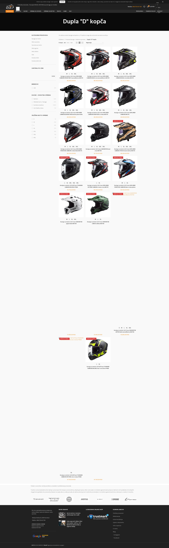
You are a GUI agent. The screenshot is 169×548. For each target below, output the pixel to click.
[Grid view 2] (77, 43)
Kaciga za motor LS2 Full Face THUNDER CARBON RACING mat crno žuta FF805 (98, 368)
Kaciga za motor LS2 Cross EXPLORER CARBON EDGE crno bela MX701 (124, 77)
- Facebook (116, 538)
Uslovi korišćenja (118, 519)
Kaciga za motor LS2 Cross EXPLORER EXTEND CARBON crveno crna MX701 (98, 186)
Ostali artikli (35, 58)
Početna (61, 39)
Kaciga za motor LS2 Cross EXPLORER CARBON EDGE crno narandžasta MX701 (98, 77)
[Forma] (130, 499)
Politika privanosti (118, 513)
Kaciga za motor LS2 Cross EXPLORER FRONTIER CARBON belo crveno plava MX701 (124, 187)
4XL (35, 137)
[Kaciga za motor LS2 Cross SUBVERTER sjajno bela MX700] (71, 204)
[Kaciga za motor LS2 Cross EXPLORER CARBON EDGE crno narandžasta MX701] (98, 59)
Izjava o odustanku (118, 522)
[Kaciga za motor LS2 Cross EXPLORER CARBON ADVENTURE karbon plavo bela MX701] (71, 95)
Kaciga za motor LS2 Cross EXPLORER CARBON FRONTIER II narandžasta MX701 (71, 77)
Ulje (33, 54)
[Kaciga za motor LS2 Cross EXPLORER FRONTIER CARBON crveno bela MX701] (71, 132)
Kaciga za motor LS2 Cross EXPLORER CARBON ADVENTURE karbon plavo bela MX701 (71, 114)
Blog (114, 532)
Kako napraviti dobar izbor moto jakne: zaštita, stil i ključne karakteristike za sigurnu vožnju (74, 524)
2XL (35, 131)
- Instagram (116, 535)
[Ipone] (115, 499)
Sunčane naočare (39, 105)
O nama (115, 528)
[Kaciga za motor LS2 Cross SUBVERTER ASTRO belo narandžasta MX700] (124, 259)
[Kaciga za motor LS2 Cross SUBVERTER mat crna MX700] (98, 132)
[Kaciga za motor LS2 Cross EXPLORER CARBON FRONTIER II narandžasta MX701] (71, 59)
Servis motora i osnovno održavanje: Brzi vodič (73, 514)
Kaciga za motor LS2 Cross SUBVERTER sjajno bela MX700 (71, 223)
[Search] (18, 9)
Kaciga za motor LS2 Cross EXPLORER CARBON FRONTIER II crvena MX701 (98, 114)
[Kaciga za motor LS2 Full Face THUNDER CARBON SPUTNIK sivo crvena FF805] (71, 404)
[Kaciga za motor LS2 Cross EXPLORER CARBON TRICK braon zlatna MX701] (124, 132)
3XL (35, 134)
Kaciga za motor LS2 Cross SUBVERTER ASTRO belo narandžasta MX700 (125, 331)
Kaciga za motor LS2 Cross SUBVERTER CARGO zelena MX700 (98, 223)
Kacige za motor (36, 39)
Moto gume (35, 48)
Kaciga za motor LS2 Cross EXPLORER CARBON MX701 (124, 114)
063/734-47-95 (41, 520)
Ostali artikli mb (36, 61)
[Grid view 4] (82, 43)
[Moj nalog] (162, 2)
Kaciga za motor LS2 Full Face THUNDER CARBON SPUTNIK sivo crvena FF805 (71, 476)
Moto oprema (35, 42)
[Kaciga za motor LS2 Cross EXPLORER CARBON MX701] (124, 95)
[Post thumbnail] (62, 515)
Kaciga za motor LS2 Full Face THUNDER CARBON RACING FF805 (71, 186)
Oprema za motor (37, 45)
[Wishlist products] (144, 6)
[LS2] (100, 499)
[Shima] (38, 499)
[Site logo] (10, 6)
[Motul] (84, 499)
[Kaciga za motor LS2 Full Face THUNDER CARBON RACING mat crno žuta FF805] (98, 349)
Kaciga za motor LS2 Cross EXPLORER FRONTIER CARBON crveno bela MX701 (71, 150)
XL (34, 128)
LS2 (35, 88)
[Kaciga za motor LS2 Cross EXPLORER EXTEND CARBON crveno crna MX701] (98, 168)
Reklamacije (116, 516)
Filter (53, 76)
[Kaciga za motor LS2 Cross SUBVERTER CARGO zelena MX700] (98, 204)
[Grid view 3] (79, 43)
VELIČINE (62, 1)
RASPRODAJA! (9, 11)
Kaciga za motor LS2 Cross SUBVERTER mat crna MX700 (98, 150)
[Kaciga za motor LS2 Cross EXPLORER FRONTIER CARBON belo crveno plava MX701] (124, 168)
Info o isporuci (117, 525)
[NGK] (69, 499)
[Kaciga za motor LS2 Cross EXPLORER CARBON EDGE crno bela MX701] (124, 59)
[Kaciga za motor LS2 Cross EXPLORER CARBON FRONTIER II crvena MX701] (98, 95)
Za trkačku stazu (38, 108)
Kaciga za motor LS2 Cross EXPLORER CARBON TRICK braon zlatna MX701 (124, 150)
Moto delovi (35, 51)
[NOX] (53, 499)
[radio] (67, 74)
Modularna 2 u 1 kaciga (40, 102)
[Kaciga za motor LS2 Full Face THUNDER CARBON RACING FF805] (71, 168)
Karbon (36, 99)
